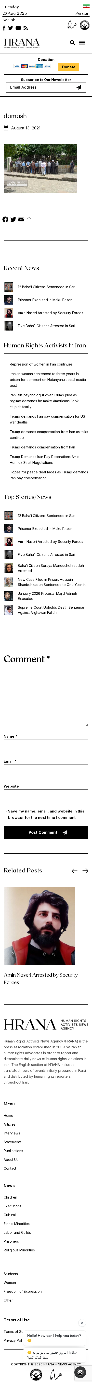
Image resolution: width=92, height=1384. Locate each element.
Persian (83, 13)
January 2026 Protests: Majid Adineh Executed (47, 596)
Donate (69, 67)
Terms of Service (18, 1331)
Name (10, 736)
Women (10, 1283)
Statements (13, 1142)
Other (8, 1300)
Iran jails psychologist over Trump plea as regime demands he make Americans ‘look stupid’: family (44, 401)
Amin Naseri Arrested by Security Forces (50, 313)
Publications (13, 1151)
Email (10, 761)
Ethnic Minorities (17, 1224)
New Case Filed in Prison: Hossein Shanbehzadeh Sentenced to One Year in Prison (52, 582)
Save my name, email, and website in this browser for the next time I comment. (46, 814)
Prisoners (11, 1241)
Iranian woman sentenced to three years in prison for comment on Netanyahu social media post (48, 380)
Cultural (10, 1215)
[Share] (29, 220)
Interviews (12, 1133)
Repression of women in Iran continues (41, 364)
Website (11, 786)
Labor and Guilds (17, 1232)
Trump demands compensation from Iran (42, 447)
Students (11, 1274)
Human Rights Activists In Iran (45, 345)
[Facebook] (5, 220)
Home (8, 1115)
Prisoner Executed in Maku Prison (45, 300)
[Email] (21, 220)
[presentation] (75, 870)
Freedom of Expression (23, 1291)
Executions (12, 1206)
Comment (27, 658)
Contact (10, 1168)
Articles (9, 1124)
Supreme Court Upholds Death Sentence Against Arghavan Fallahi (51, 610)
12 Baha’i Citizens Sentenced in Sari (46, 287)
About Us (11, 1159)
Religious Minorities (19, 1250)
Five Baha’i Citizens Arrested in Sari (46, 326)
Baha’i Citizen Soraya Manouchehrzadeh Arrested (51, 568)
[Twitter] (13, 220)
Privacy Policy (15, 1340)
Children (10, 1197)
